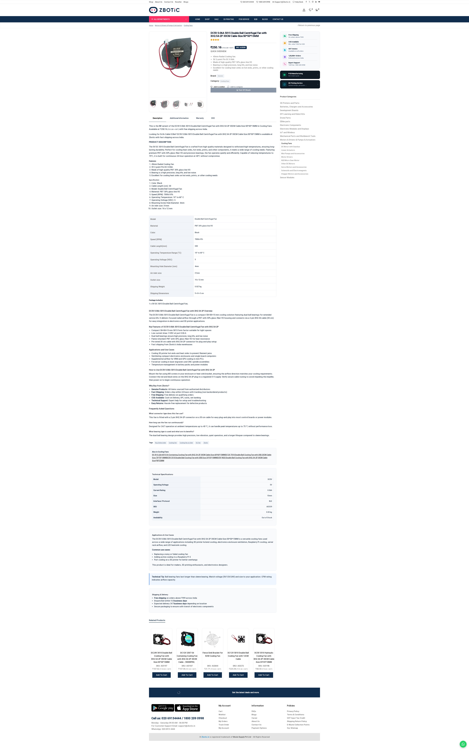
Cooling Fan (173, 443)
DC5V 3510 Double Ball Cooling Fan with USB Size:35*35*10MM (192, 458)
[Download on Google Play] (163, 708)
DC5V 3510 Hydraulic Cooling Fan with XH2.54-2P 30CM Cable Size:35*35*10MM (264, 657)
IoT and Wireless (287, 132)
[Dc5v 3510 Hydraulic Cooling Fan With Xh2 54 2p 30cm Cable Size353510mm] (263, 638)
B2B (255, 19)
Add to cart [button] (161, 675)
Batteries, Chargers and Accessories (296, 107)
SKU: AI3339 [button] (240, 47)
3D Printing (228, 19)
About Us (158, 2)
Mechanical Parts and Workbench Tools (297, 136)
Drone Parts (285, 118)
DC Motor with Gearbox (290, 147)
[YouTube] (319, 2)
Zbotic (206, 443)
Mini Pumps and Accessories (293, 154)
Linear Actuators (288, 150)
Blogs (186, 2)
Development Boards (289, 110)
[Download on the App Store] (187, 708)
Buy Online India (160, 443)
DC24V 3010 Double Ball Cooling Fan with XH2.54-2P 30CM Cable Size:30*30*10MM (161, 657)
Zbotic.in (205, 737)
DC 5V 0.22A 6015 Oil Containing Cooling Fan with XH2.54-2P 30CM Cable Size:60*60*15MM (188, 455)
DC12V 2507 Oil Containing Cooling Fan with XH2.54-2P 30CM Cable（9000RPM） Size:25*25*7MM (187, 659)
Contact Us (168, 2)
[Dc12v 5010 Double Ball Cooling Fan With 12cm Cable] (238, 638)
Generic (220, 76)
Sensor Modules (287, 177)
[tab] (157, 118)
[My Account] (304, 10)
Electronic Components (290, 125)
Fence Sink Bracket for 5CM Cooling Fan (213, 654)
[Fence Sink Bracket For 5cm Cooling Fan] (212, 638)
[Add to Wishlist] (167, 633)
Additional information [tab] (179, 118)
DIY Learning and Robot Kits (292, 114)
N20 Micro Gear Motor (290, 160)
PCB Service (244, 19)
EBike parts (285, 121)
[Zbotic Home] (164, 10)
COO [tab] (213, 118)
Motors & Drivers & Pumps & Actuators (168, 25)
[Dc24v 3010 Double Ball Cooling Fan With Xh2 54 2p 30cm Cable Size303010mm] (161, 638)
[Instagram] (313, 2)
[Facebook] (306, 2)
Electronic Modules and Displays (294, 129)
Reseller (178, 2)
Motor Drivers (287, 157)
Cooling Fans (188, 25)
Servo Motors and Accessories (294, 167)
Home (197, 19)
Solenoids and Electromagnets (294, 170)
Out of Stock (244, 90)
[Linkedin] (316, 2)
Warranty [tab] (200, 118)
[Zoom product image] (178, 58)
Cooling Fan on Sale (186, 443)
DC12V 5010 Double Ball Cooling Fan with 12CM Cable (238, 656)
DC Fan (198, 443)
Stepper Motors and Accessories (294, 174)
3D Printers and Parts (289, 103)
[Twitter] (309, 2)
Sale (216, 19)
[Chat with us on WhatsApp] (463, 744)
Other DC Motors (288, 164)
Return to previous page (309, 25)
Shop (151, 2)
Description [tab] (157, 118)
